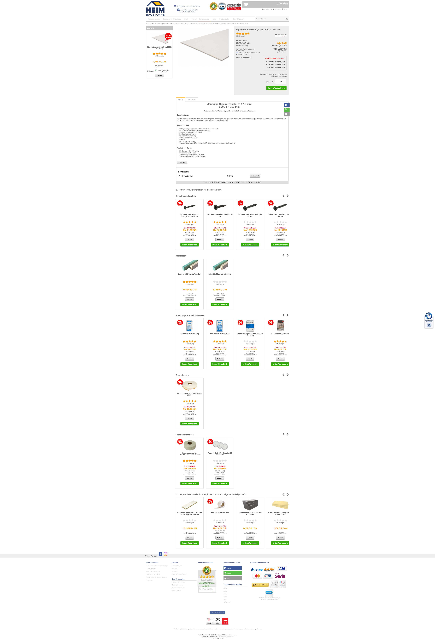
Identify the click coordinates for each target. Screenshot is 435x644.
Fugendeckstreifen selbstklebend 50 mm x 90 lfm (190, 454)
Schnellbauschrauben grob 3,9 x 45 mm (280, 215)
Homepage (244, 182)
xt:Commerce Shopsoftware (226, 636)
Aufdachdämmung (178, 588)
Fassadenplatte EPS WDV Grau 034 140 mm (250, 513)
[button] (287, 105)
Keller (214, 19)
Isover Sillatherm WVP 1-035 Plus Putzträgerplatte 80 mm (189, 513)
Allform (226, 588)
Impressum (149, 580)
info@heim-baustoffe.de (187, 6)
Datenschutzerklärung (153, 574)
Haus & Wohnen (238, 19)
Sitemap (174, 571)
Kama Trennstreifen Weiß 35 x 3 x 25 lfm (189, 394)
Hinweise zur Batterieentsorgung (156, 566)
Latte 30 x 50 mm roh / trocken (219, 274)
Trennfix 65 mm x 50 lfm (220, 513)
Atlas (225, 591)
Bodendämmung (177, 585)
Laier (225, 597)
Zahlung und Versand (153, 571)
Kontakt (174, 568)
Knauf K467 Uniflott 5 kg (189, 334)
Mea (225, 599)
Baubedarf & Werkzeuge (172, 19)
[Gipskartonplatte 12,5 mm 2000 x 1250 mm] (203, 47)
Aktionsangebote (154, 19)
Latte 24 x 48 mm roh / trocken (189, 274)
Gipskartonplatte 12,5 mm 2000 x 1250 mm (159, 48)
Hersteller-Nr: (241, 42)
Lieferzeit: (240, 51)
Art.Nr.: (239, 40)
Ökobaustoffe (224, 19)
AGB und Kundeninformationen (156, 577)
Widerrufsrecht (151, 568)
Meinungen (192, 99)
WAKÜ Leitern (176, 590)
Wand (194, 19)
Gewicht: (239, 45)
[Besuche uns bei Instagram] (165, 556)
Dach (186, 19)
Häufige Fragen (177, 566)
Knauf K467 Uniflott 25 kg (220, 334)
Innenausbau (204, 19)
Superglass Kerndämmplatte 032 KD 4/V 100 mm (280, 513)
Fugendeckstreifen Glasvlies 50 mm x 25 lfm (220, 454)
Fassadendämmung (178, 582)
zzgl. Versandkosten (281, 52)
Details (180, 99)
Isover (225, 594)
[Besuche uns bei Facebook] (159, 556)
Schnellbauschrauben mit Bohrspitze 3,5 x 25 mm (189, 215)
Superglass (227, 602)
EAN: (238, 44)
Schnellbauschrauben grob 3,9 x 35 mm (250, 215)
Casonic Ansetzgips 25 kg (280, 334)
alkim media (233, 635)
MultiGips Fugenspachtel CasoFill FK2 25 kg (250, 334)
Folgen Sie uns (151, 556)
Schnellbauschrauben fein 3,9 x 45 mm (220, 215)
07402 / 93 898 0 (189, 10)
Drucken (182, 162)
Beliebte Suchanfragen (179, 574)
